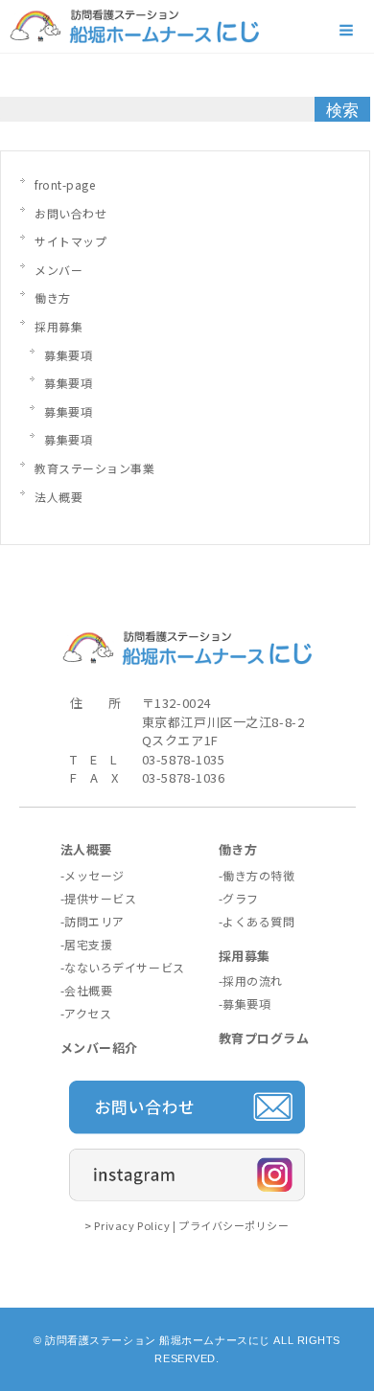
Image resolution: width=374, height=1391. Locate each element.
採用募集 (58, 326)
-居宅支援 (86, 944)
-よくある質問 (257, 921)
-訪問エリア (92, 921)
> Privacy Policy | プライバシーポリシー (186, 1225)
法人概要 (58, 497)
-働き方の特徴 (257, 875)
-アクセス (86, 1013)
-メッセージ (92, 875)
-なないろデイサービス (122, 967)
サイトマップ (70, 241)
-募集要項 (245, 1003)
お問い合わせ (70, 213)
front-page (65, 184)
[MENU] (347, 30)
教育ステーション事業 (95, 468)
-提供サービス (98, 898)
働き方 (53, 297)
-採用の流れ (251, 980)
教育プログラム (264, 1038)
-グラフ (239, 898)
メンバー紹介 (99, 1047)
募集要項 (68, 355)
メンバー (58, 270)
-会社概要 (86, 990)
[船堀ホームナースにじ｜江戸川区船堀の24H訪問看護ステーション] (134, 33)
